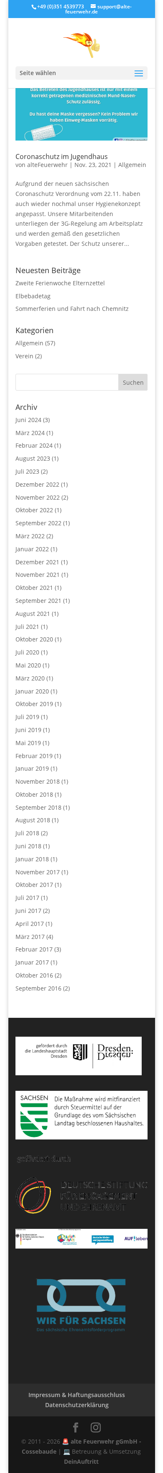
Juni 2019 (28, 730)
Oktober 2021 (34, 588)
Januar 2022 (32, 549)
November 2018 (37, 781)
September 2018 (38, 807)
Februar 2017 (34, 949)
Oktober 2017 (34, 885)
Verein (24, 356)
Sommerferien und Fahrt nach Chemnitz (72, 309)
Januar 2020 (32, 691)
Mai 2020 (28, 665)
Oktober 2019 (34, 704)
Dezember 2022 (37, 484)
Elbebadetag (33, 296)
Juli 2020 (27, 652)
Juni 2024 (28, 420)
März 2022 (30, 536)
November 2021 (37, 575)
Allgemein (132, 165)
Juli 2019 (27, 717)
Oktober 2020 (34, 639)
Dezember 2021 (37, 562)
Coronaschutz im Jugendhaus (61, 156)
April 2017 (29, 924)
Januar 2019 (32, 768)
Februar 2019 (34, 756)
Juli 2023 (27, 471)
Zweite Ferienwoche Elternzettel (60, 283)
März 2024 (30, 433)
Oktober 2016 (34, 975)
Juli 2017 (27, 898)
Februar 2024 (34, 445)
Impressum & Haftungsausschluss (76, 1395)
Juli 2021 (27, 627)
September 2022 (38, 523)
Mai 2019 (28, 743)
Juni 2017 (28, 911)
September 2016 (38, 988)
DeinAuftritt (81, 1461)
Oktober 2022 (34, 510)
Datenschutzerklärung (77, 1405)
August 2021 (32, 614)
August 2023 (32, 458)
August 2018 (32, 820)
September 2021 (38, 601)
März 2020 (30, 678)
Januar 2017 (32, 962)
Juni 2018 (28, 846)
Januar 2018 (32, 859)
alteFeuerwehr (47, 165)
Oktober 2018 (34, 794)
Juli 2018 (27, 833)
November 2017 (37, 872)
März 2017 (30, 937)
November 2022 (37, 497)
